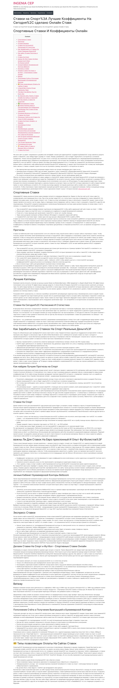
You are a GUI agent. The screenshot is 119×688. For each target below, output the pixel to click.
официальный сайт (84, 189)
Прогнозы (21, 41)
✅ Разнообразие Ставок (26, 103)
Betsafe (20, 127)
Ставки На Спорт (23, 57)
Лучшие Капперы (23, 43)
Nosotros (26, 13)
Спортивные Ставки (24, 39)
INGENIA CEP (23, 3)
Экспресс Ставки (23, 68)
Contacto (49, 13)
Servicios (33, 13)
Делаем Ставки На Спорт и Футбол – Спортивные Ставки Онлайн (27, 72)
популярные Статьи (24, 125)
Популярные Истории (25, 144)
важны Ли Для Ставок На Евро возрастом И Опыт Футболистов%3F (28, 61)
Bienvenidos (18, 13)
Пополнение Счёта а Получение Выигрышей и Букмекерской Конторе (28, 80)
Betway (20, 76)
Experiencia (41, 13)
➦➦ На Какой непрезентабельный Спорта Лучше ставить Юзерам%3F (29, 138)
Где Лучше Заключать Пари (27, 142)
